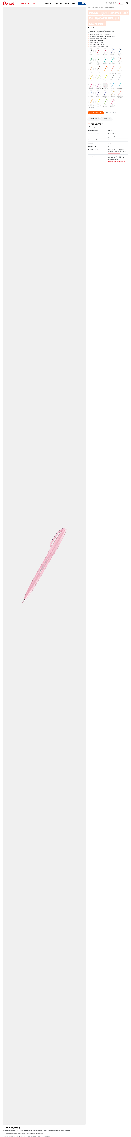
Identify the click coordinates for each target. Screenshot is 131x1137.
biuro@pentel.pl (112, 161)
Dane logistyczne (109, 31)
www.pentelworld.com (114, 153)
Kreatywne (59, 3)
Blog (73, 3)
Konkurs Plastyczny (27, 3)
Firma (67, 3)
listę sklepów (112, 113)
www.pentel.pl (121, 161)
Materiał (100, 31)
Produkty (47, 3)
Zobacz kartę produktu (107, 119)
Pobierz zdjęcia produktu (95, 119)
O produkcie (92, 31)
